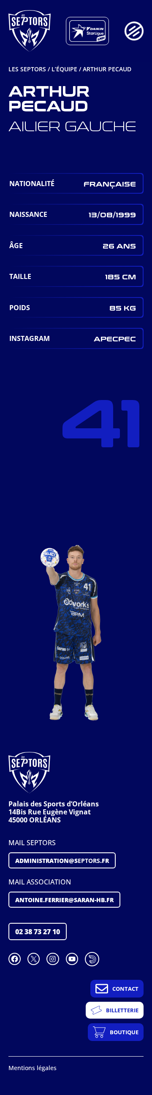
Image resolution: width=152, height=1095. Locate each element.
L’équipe (64, 69)
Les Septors (27, 69)
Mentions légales (32, 1068)
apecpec (115, 338)
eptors (62, 860)
